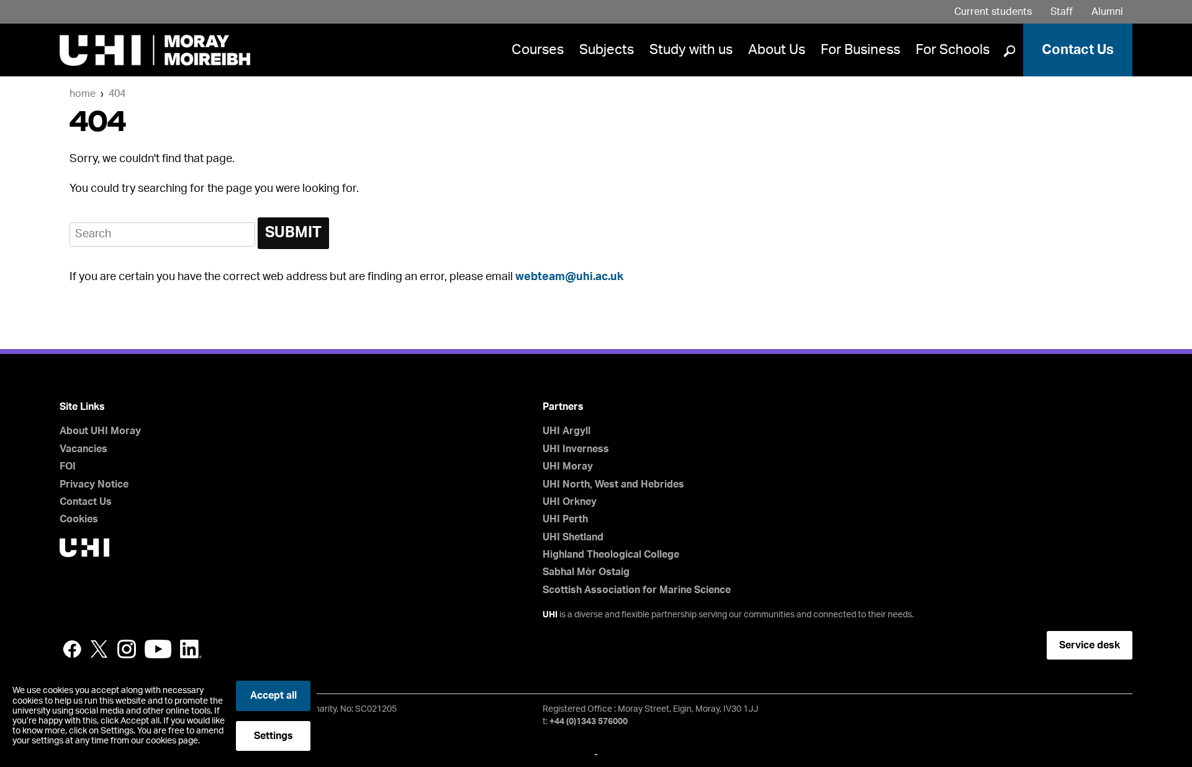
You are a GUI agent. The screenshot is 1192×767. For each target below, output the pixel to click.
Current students (993, 12)
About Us (776, 50)
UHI (550, 614)
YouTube (158, 649)
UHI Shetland (573, 537)
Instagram (126, 649)
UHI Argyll (566, 431)
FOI (68, 466)
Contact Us (1078, 50)
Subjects (606, 50)
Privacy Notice (94, 484)
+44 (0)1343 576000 (588, 721)
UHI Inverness (576, 449)
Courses (538, 50)
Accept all (273, 696)
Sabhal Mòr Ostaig (586, 572)
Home (83, 94)
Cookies (79, 519)
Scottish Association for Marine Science (637, 590)
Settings (273, 736)
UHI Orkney (570, 502)
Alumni (1107, 12)
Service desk (1089, 645)
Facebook (72, 649)
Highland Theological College (611, 555)
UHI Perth (565, 519)
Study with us (691, 50)
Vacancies (83, 449)
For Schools (953, 50)
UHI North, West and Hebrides (613, 484)
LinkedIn (191, 649)
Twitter (99, 649)
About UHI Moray (100, 431)
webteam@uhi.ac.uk (569, 277)
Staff (1061, 12)
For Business (860, 50)
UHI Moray (568, 466)
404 (117, 94)
